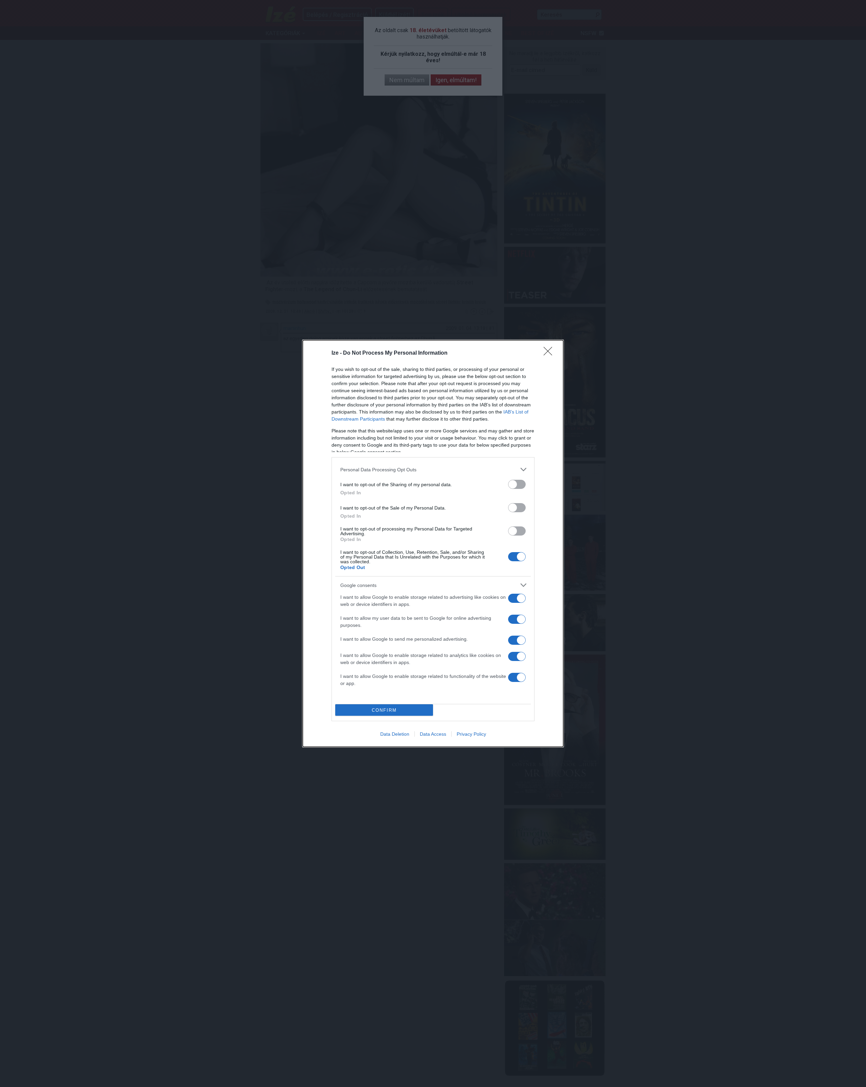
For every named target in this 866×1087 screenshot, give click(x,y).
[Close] (550, 353)
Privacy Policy (471, 734)
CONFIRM (384, 710)
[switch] (517, 484)
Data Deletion (394, 734)
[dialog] (433, 543)
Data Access (433, 734)
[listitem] (433, 469)
